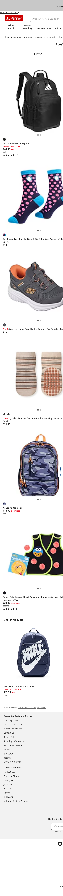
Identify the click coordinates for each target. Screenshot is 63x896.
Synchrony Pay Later (13, 745)
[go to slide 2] (40, 135)
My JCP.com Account (13, 724)
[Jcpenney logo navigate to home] (14, 18)
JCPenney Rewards (13, 728)
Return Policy (10, 737)
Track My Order (11, 720)
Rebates (7, 757)
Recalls (7, 749)
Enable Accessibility (9, 12)
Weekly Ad (9, 780)
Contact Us (9, 732)
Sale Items (41, 707)
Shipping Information (14, 741)
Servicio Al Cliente (12, 761)
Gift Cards (8, 753)
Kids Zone (8, 796)
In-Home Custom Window (16, 801)
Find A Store (9, 772)
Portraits (8, 788)
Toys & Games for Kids (27, 707)
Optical (7, 792)
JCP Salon (8, 784)
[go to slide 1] (38, 135)
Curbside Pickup (11, 776)
